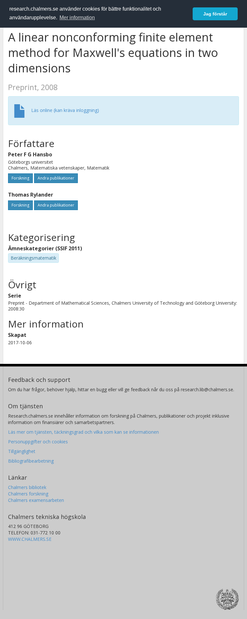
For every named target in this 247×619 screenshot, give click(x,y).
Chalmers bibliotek (27, 487)
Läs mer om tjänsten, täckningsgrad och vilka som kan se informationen (83, 432)
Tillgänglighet (21, 451)
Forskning (20, 178)
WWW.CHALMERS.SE (29, 539)
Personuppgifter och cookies (38, 442)
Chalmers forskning (28, 494)
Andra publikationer (56, 178)
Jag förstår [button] (215, 13)
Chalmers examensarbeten (36, 500)
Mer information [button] (77, 17)
